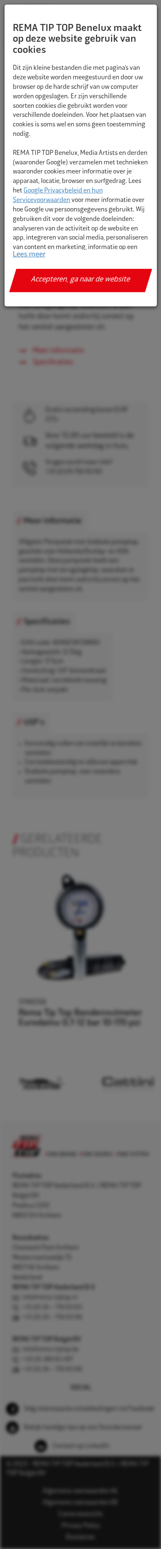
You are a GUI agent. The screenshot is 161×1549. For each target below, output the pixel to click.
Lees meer (29, 254)
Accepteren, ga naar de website (80, 280)
